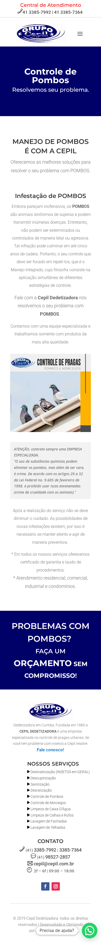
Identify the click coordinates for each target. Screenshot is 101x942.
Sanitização (40, 784)
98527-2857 (57, 857)
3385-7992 (45, 850)
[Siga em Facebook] (45, 886)
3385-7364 (70, 850)
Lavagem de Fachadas (49, 821)
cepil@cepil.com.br (54, 863)
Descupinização (43, 778)
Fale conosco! (50, 749)
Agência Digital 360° (54, 930)
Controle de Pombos (47, 796)
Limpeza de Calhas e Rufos (52, 815)
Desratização (41, 790)
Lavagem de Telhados (48, 827)
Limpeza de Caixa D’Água (51, 809)
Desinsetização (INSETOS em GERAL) (60, 772)
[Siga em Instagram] (56, 886)
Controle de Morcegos (48, 803)
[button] (89, 930)
